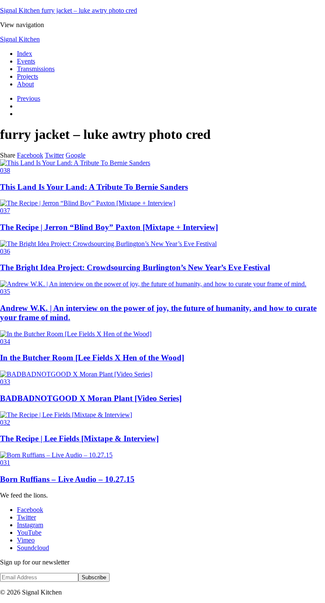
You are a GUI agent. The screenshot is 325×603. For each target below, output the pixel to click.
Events (26, 61)
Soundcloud (33, 547)
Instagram (30, 524)
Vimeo (26, 540)
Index (24, 53)
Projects (27, 76)
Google (75, 155)
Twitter (54, 155)
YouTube (29, 532)
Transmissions (36, 68)
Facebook (30, 155)
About (25, 84)
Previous (28, 98)
